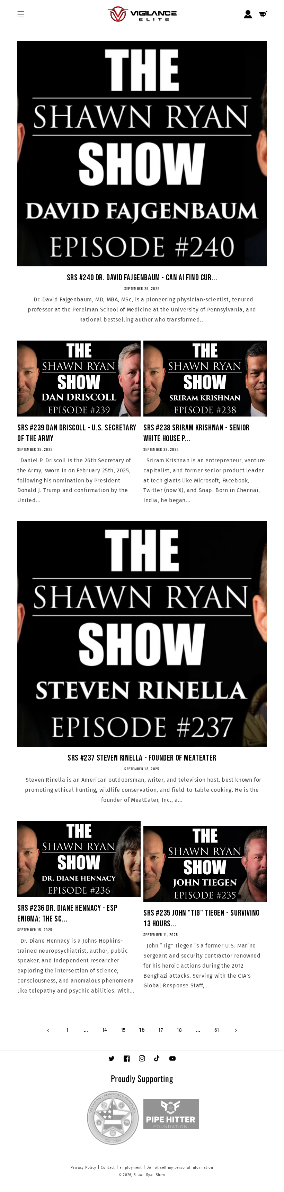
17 (160, 1030)
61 (216, 1030)
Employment (130, 1168)
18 (179, 1030)
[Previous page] (48, 1030)
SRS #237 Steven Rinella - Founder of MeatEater (142, 758)
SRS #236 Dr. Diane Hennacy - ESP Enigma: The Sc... (67, 913)
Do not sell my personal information (180, 1168)
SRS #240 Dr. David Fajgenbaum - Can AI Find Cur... (142, 278)
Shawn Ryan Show (150, 1175)
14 (104, 1030)
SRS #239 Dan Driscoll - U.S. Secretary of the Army (76, 433)
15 (123, 1030)
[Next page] (235, 1030)
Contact (108, 1168)
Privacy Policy (83, 1168)
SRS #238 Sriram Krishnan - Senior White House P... (196, 433)
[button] (20, 14)
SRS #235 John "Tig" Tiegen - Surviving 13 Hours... (201, 918)
